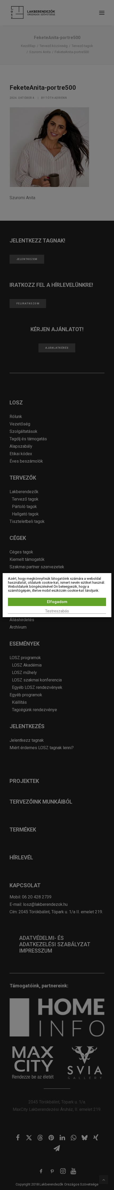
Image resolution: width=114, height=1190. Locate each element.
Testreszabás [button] (57, 611)
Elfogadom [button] (57, 601)
